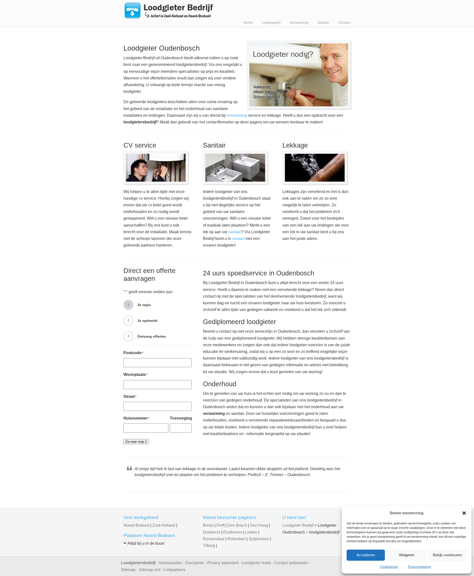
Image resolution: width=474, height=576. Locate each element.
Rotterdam (236, 539)
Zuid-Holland (163, 525)
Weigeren (406, 555)
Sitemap (128, 570)
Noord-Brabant (136, 525)
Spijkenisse (259, 539)
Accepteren (365, 555)
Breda (208, 525)
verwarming (237, 115)
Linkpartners (174, 570)
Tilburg (209, 545)
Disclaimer (194, 563)
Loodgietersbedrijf (138, 563)
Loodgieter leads (256, 563)
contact (238, 238)
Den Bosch (237, 525)
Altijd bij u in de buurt (145, 543)
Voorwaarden (170, 563)
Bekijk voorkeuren (447, 555)
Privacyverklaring (419, 567)
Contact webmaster (291, 563)
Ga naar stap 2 (136, 441)
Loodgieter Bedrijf (169, 10)
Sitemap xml (149, 570)
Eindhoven (232, 532)
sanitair (234, 232)
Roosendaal (213, 539)
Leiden (251, 532)
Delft (221, 525)
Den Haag (259, 525)
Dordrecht (211, 532)
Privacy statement (222, 563)
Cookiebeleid (389, 567)
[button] (464, 513)
